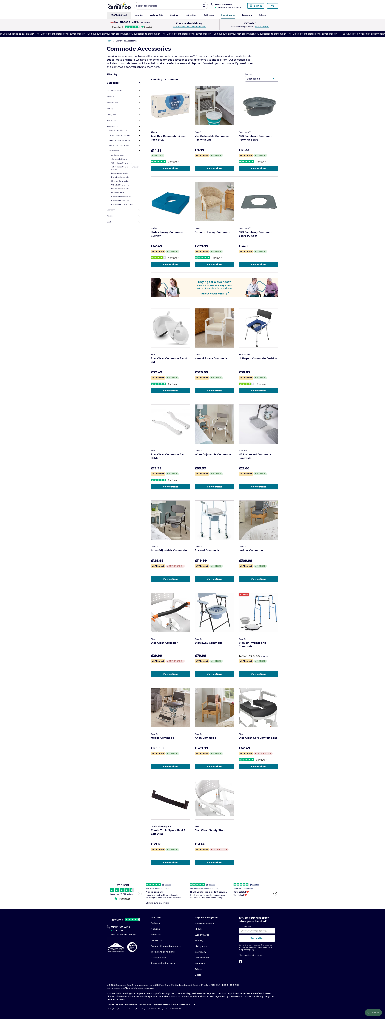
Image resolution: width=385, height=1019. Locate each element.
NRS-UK (243, 450)
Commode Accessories (126, 41)
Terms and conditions (163, 951)
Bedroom (247, 15)
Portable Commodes (120, 177)
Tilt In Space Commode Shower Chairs (125, 168)
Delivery (155, 923)
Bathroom (209, 15)
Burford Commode (207, 550)
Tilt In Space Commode (121, 163)
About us (156, 934)
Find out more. (262, 26)
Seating (174, 15)
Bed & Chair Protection (119, 145)
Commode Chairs (119, 159)
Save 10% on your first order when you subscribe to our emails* (121, 33)
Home (109, 41)
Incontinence (228, 15)
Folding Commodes (119, 173)
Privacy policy (158, 957)
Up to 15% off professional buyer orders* (58, 33)
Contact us (157, 940)
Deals (113, 22)
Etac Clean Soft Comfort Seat (258, 737)
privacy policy (248, 950)
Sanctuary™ (245, 132)
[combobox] (171, 5)
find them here (150, 67)
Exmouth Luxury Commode (212, 232)
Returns (155, 929)
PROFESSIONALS (119, 15)
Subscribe (256, 938)
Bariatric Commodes (120, 189)
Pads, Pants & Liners (117, 130)
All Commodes (117, 155)
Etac (153, 354)
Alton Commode (205, 737)
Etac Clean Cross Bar (164, 642)
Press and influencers (163, 963)
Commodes (114, 150)
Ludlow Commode (251, 550)
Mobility (138, 15)
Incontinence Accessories (119, 135)
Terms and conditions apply (251, 955)
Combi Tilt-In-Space (161, 826)
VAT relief (156, 917)
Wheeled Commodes (120, 185)
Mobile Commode (162, 737)
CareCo (198, 132)
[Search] (204, 6)
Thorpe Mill (244, 354)
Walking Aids (156, 15)
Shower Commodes (119, 181)
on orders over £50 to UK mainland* (189, 26)
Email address (245, 926)
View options (170, 168)
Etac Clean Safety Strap (210, 830)
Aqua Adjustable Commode (169, 550)
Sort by (248, 74)
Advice (262, 15)
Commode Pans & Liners (122, 204)
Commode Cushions (120, 200)
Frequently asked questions (166, 946)
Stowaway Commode (209, 642)
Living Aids (190, 15)
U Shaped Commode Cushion (258, 358)
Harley (154, 228)
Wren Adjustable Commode (213, 454)
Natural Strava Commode (211, 358)
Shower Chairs (117, 193)
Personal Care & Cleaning (120, 140)
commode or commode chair (175, 56)
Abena (154, 132)
